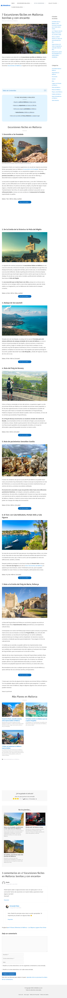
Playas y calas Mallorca (57, 91)
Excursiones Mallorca (23, 3)
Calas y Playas (52, 3)
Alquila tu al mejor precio (25, 102)
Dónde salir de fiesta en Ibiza (34, 827)
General (53, 79)
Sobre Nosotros (55, 100)
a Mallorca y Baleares (25, 112)
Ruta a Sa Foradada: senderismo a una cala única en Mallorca (13, 828)
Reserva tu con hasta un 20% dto (24, 105)
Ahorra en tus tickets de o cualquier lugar (25, 115)
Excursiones (54, 76)
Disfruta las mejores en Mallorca (25, 109)
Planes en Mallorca (17, 7)
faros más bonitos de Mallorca (33, 565)
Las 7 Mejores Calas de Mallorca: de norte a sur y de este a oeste (57, 32)
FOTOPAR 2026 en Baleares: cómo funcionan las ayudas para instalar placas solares (56, 25)
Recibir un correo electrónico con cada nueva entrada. (18, 969)
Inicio (13, 3)
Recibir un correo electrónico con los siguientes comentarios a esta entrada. (24, 965)
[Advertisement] (24, 78)
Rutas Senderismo (39, 3)
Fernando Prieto (14, 906)
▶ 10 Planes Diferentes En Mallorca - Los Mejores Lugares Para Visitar (27, 927)
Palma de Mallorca (56, 87)
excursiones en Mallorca (14, 65)
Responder (6, 900)
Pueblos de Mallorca (56, 94)
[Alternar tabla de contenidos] (44, 90)
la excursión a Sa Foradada (30, 169)
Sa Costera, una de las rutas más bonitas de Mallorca (13, 855)
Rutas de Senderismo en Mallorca (10, 20)
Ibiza (53, 81)
